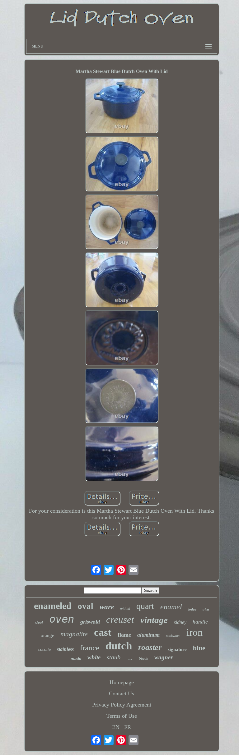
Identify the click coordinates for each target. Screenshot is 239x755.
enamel (171, 607)
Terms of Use (121, 716)
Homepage (122, 682)
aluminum (148, 635)
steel (39, 622)
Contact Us (121, 693)
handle (200, 622)
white (94, 657)
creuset (120, 619)
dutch (118, 646)
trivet (206, 609)
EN (116, 727)
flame (124, 635)
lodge (192, 609)
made (76, 658)
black (143, 658)
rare (130, 659)
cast (102, 632)
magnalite (74, 634)
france (89, 647)
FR (127, 727)
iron (194, 632)
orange (47, 635)
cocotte (44, 649)
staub (113, 657)
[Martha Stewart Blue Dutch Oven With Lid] (122, 106)
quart (145, 606)
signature (177, 649)
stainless (65, 649)
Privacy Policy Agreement (121, 705)
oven (61, 619)
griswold (90, 622)
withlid (125, 608)
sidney (180, 622)
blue (199, 648)
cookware (173, 636)
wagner (163, 657)
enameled (53, 606)
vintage (154, 620)
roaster (150, 647)
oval (85, 606)
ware (107, 607)
